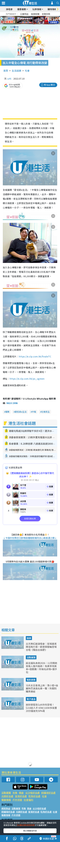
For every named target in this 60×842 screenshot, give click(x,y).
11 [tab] (34, 20)
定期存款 (46, 13)
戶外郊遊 (17, 799)
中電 (34, 411)
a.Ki (9, 78)
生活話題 (16, 70)
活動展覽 (31, 657)
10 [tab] (32, 20)
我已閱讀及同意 (30, 830)
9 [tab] (29, 20)
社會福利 (28, 799)
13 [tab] (29, 23)
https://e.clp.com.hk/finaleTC (35, 356)
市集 (15, 792)
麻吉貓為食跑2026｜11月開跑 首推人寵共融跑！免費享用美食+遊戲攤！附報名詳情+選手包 (41, 667)
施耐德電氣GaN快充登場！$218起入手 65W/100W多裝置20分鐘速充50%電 (41, 707)
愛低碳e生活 (21, 411)
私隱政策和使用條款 (26, 825)
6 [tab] (37, 17)
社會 (27, 70)
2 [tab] (26, 17)
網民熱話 (5, 808)
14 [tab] (32, 23)
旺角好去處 (34, 796)
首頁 (5, 70)
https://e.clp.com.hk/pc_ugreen (27, 378)
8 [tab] (26, 20)
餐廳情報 (6, 799)
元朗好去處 (7, 796)
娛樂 (29, 638)
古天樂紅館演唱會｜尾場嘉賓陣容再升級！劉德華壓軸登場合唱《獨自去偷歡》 (41, 647)
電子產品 (31, 699)
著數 (7, 411)
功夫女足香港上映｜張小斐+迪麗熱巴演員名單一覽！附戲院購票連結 (42, 688)
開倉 (21, 792)
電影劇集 (31, 679)
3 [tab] (29, 17)
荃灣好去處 (21, 796)
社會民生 (45, 411)
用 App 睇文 (49, 84)
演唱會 (9, 9)
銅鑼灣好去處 (48, 792)
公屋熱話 (24, 13)
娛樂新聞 (35, 13)
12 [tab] (37, 20)
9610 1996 (12, 403)
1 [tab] (23, 17)
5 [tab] (34, 17)
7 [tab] (23, 20)
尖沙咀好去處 (32, 792)
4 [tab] (32, 17)
